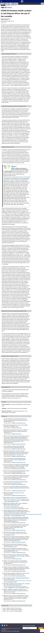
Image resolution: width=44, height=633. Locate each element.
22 (25, 182)
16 (4, 151)
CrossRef (17, 423)
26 (18, 304)
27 (26, 322)
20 (13, 242)
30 (21, 351)
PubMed (13, 423)
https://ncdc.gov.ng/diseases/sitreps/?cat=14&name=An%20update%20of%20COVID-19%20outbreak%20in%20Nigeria (13, 507)
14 (18, 134)
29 (16, 349)
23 (2, 298)
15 (17, 140)
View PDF (3, 22)
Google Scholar (22, 423)
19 (2, 241)
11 (14, 92)
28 (28, 342)
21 (5, 248)
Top (43, 3)
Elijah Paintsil (6, 19)
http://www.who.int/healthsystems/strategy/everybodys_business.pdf (17, 580)
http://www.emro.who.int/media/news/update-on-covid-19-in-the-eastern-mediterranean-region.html (16, 499)
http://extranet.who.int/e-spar (18, 545)
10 (28, 85)
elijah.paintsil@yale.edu (15, 398)
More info (12, 21)
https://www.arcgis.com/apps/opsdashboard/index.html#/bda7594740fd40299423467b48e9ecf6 (23, 177)
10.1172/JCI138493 (13, 5)
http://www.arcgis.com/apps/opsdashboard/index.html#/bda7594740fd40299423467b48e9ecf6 (23, 514)
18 (22, 221)
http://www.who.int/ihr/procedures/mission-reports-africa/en (15, 533)
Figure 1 (14, 166)
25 (4, 298)
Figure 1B (23, 254)
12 (21, 110)
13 (23, 126)
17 (2, 214)
